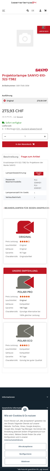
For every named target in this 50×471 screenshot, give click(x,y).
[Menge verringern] (5, 136)
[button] (27, 10)
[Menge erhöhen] (45, 136)
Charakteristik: (12, 256)
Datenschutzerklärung (13, 440)
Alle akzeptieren (25, 446)
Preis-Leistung (12, 241)
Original (27, 100)
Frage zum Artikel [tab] (30, 156)
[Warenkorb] (45, 10)
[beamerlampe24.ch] (24, 2)
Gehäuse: (10, 249)
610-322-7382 (39, 173)
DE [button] (33, 10)
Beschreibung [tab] (10, 157)
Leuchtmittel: (11, 245)
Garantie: (9, 252)
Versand (20, 117)
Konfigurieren (25, 454)
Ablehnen (25, 461)
